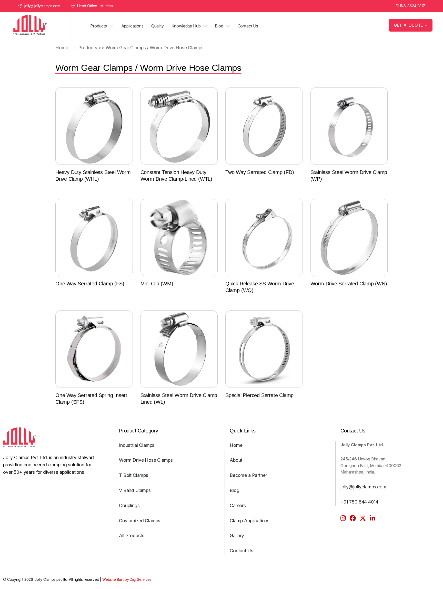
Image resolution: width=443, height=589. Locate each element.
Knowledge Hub (186, 26)
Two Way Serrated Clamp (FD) (259, 172)
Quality (157, 26)
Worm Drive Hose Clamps (146, 460)
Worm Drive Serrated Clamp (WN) (348, 283)
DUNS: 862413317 (410, 6)
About (236, 460)
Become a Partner (248, 475)
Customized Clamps (139, 520)
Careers (238, 505)
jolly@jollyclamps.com (42, 6)
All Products (131, 535)
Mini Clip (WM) (156, 283)
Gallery (237, 535)
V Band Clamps (135, 490)
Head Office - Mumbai (95, 6)
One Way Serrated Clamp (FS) (89, 283)
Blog (219, 26)
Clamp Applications (249, 520)
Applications (132, 26)
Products (98, 26)
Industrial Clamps (136, 445)
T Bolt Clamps (133, 475)
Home (61, 47)
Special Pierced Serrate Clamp (259, 395)
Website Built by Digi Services (127, 579)
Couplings (129, 505)
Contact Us (248, 26)
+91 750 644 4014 (359, 502)
